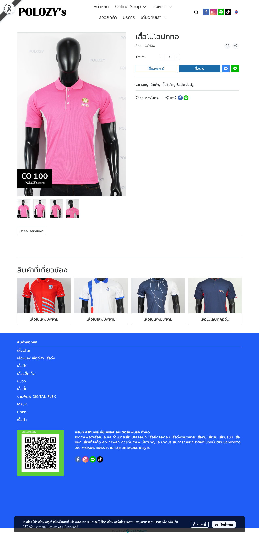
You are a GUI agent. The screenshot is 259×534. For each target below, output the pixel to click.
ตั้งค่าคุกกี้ (199, 524)
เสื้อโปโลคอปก (136, 437)
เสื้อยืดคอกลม (159, 437)
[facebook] (206, 12)
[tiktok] (228, 12)
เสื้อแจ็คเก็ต (26, 373)
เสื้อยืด (22, 366)
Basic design (186, 85)
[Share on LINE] (186, 97)
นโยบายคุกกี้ (71, 527)
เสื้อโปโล (168, 85)
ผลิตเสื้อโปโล (96, 437)
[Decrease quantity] (162, 57)
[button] (196, 11)
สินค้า (155, 85)
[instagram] (213, 12)
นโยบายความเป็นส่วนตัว (43, 527)
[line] (221, 12)
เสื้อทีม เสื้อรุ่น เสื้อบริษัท (214, 437)
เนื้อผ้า (22, 419)
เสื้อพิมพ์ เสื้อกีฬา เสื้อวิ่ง (36, 358)
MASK (22, 404)
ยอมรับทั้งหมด (224, 524)
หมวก (21, 381)
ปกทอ (22, 412)
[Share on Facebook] (180, 97)
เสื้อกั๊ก (22, 389)
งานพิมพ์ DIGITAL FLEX (36, 396)
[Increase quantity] (177, 57)
